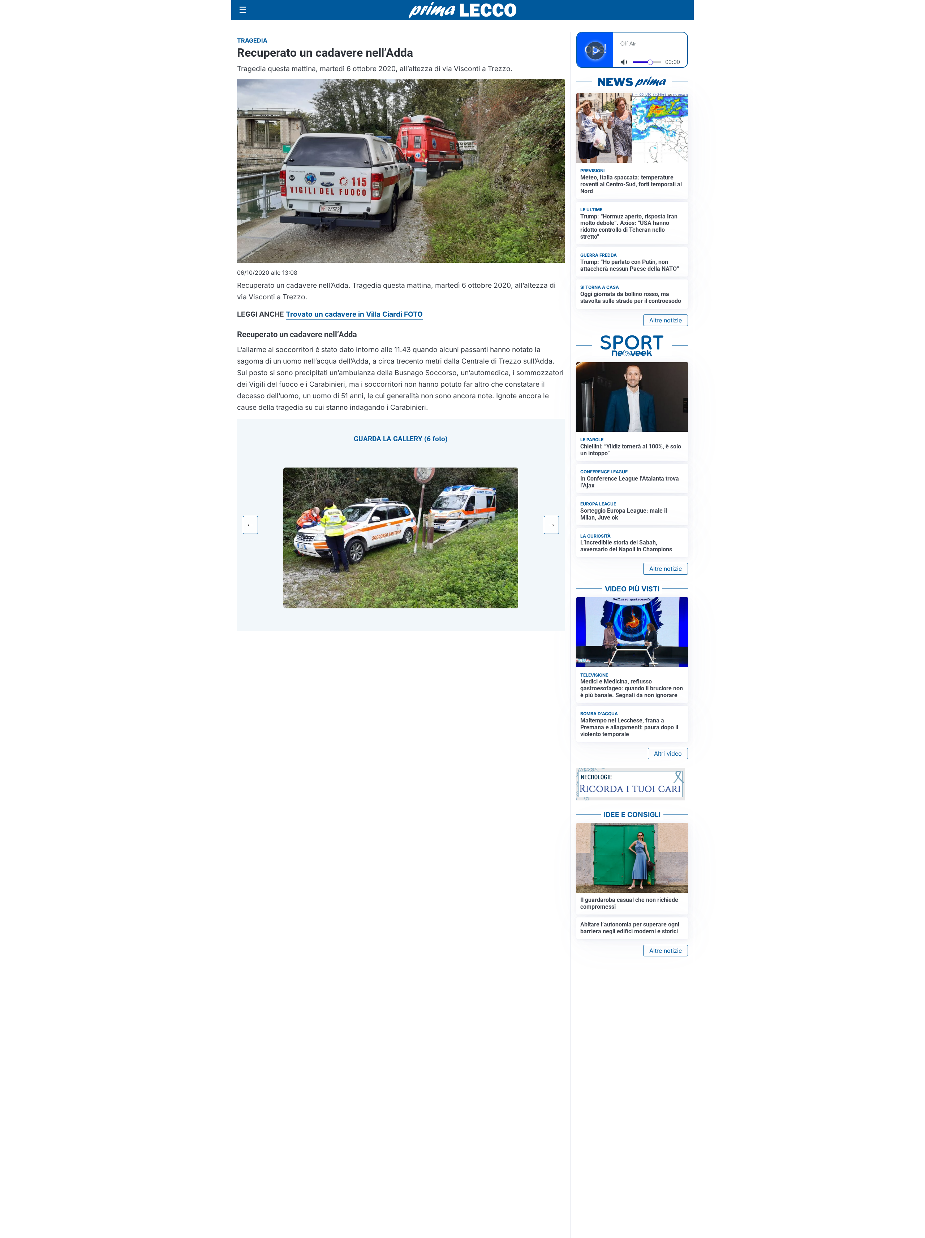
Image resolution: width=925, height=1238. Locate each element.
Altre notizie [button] (665, 320)
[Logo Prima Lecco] (462, 10)
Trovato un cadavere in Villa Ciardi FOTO (354, 314)
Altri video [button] (668, 753)
